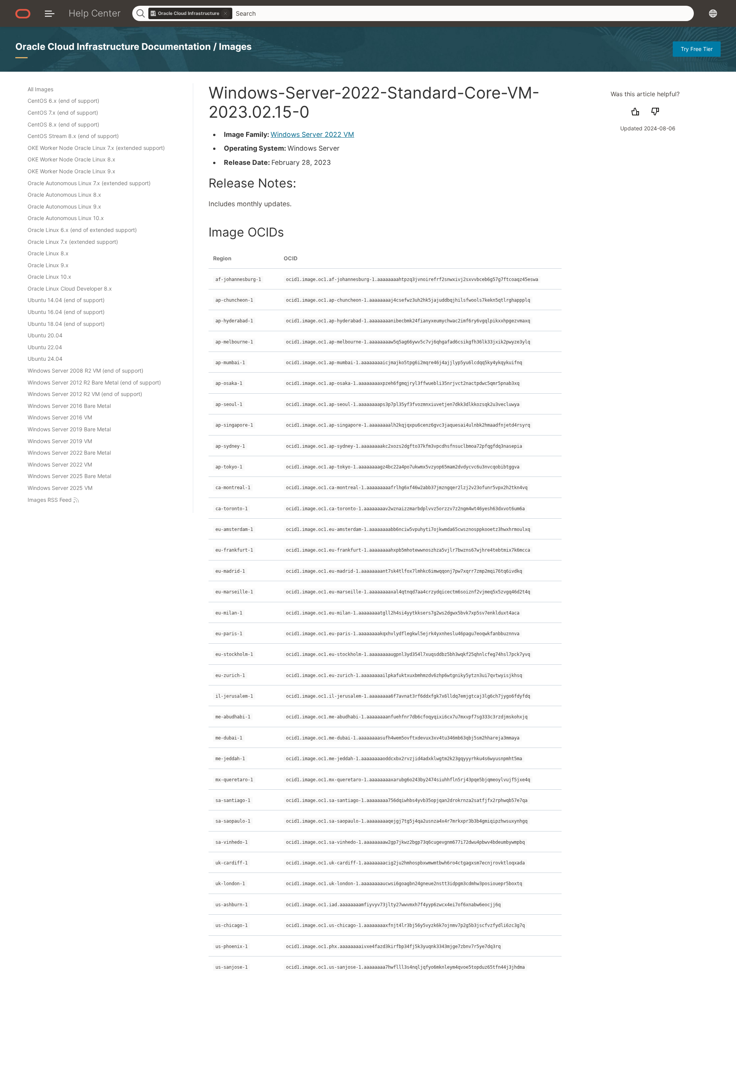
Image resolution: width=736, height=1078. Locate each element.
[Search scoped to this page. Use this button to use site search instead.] (225, 13)
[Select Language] (713, 13)
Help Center (95, 13)
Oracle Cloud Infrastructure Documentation (114, 46)
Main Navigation (49, 13)
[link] (190, 13)
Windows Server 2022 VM (312, 134)
